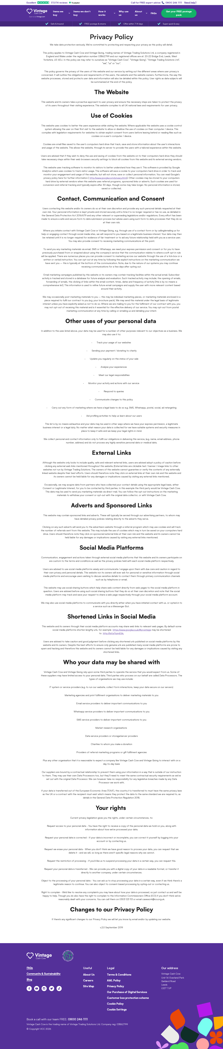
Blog (29, 979)
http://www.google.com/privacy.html (108, 177)
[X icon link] (51, 988)
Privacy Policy (115, 986)
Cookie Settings (117, 1009)
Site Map (88, 986)
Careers (88, 980)
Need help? (190, 2)
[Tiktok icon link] (59, 988)
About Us (89, 974)
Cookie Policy (115, 1003)
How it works (102, 13)
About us (138, 13)
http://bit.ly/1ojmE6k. (113, 633)
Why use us (123, 13)
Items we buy (58, 13)
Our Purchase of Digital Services (127, 992)
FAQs (154, 13)
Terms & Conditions (119, 974)
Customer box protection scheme (128, 997)
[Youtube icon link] (36, 988)
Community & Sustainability (44, 973)
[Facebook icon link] (29, 988)
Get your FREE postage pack (179, 13)
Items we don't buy (81, 13)
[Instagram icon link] (44, 988)
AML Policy (114, 980)
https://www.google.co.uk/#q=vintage (132, 629)
